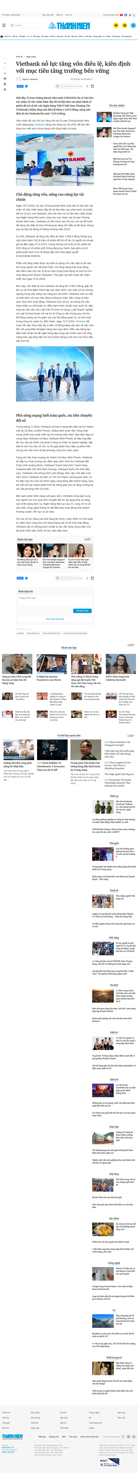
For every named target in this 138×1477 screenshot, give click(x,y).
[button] (4, 58)
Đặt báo (42, 1437)
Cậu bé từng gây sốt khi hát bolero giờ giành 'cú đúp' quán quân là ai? (114, 1067)
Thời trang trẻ (126, 36)
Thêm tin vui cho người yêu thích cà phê (110, 1242)
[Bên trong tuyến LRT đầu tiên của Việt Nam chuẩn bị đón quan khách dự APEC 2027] (103, 996)
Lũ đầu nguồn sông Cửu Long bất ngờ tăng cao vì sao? (113, 925)
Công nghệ (97, 36)
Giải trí (81, 36)
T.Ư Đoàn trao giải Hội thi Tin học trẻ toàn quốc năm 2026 (114, 1114)
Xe (104, 36)
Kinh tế (29, 36)
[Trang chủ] (2, 36)
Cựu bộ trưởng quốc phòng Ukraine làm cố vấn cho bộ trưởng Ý (125, 852)
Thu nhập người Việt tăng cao (125, 897)
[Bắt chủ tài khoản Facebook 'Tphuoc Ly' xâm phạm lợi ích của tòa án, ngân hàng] (103, 807)
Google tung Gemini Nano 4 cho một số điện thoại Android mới (112, 1287)
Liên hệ (68, 15)
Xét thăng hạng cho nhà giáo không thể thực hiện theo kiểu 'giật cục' (112, 1151)
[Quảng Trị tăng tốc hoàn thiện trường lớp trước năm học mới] (103, 1137)
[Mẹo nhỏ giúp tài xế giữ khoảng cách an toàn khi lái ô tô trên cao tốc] (103, 1321)
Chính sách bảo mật (89, 1437)
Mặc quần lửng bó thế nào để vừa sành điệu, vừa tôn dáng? (112, 1382)
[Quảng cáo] (116, 25)
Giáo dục (60, 36)
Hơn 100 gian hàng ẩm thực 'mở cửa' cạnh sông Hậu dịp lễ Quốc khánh (114, 1009)
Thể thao (88, 36)
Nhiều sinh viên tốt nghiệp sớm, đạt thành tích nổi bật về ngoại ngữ (113, 1161)
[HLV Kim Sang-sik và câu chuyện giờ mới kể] (103, 1185)
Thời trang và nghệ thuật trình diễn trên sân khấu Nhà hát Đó (112, 1392)
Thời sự (15, 36)
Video (108, 36)
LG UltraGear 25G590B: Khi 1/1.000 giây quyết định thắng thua (126, 1089)
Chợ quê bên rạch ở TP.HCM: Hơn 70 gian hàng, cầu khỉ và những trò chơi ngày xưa (112, 962)
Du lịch (67, 36)
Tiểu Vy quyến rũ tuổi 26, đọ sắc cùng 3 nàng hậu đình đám (125, 1041)
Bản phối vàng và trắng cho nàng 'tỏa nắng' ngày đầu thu (125, 1366)
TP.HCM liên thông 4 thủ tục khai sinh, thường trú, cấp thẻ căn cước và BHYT (113, 830)
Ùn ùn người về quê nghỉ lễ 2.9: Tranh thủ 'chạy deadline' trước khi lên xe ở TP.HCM (126, 947)
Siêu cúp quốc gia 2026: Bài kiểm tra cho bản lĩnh (112, 1205)
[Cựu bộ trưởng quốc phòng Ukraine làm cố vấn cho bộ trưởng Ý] (103, 854)
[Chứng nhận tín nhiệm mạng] (109, 1463)
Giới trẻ (52, 36)
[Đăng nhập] (133, 25)
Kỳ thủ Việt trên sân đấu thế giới (107, 1197)
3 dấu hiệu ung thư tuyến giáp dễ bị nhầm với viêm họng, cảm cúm (113, 1250)
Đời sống (36, 36)
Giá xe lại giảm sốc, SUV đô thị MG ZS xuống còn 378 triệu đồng (113, 1345)
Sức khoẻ (35, 1417)
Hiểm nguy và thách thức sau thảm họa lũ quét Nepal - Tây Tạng (113, 877)
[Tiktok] (130, 15)
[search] (27, 25)
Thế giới (22, 36)
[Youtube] (121, 15)
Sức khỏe (44, 36)
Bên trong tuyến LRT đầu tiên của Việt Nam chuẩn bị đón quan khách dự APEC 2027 (125, 996)
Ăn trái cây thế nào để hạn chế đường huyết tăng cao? (126, 1227)
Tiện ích (59, 15)
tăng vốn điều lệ (33, 633)
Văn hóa (74, 36)
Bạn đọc (122, 1412)
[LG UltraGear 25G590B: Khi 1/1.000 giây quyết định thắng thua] (103, 1090)
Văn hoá (64, 1417)
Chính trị (7, 36)
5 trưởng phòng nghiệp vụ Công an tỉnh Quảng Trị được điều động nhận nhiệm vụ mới (113, 820)
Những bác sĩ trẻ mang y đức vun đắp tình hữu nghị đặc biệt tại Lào (113, 1104)
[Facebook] (125, 15)
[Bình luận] (4, 78)
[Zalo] (134, 15)
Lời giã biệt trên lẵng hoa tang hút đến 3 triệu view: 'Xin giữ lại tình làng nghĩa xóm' (113, 972)
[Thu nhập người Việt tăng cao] (103, 901)
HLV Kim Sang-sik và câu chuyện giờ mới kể (125, 1182)
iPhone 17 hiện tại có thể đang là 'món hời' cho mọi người (125, 1271)
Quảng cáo (54, 1437)
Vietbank (39, 124)
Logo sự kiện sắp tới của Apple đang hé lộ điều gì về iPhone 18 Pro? (113, 1297)
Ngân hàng (31, 57)
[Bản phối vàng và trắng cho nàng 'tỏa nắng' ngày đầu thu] (103, 1368)
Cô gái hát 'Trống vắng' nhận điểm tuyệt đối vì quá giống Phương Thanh (113, 1057)
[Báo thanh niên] (69, 25)
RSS (64, 1437)
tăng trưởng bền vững (51, 633)
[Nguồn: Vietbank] (18, 79)
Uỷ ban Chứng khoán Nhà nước (75, 633)
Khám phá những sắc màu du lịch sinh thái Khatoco (112, 1019)
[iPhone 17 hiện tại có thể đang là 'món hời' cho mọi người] (103, 1274)
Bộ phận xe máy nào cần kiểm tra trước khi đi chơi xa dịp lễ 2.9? (113, 1335)
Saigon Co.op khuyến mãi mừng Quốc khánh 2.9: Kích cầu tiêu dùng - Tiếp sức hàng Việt (112, 915)
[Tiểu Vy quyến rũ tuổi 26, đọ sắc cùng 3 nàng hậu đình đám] (103, 1043)
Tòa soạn (73, 1437)
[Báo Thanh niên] (12, 1437)
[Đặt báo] (124, 25)
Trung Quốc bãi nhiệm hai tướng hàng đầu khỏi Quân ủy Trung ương (114, 868)
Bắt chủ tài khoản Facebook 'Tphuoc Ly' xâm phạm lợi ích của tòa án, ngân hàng (125, 807)
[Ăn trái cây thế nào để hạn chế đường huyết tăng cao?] (103, 1229)
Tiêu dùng (116, 36)
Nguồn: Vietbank (30, 79)
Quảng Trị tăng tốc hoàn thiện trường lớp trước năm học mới (124, 1136)
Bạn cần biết (48, 15)
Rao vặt (121, 1417)
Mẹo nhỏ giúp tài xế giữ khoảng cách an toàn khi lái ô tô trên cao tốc (125, 1319)
